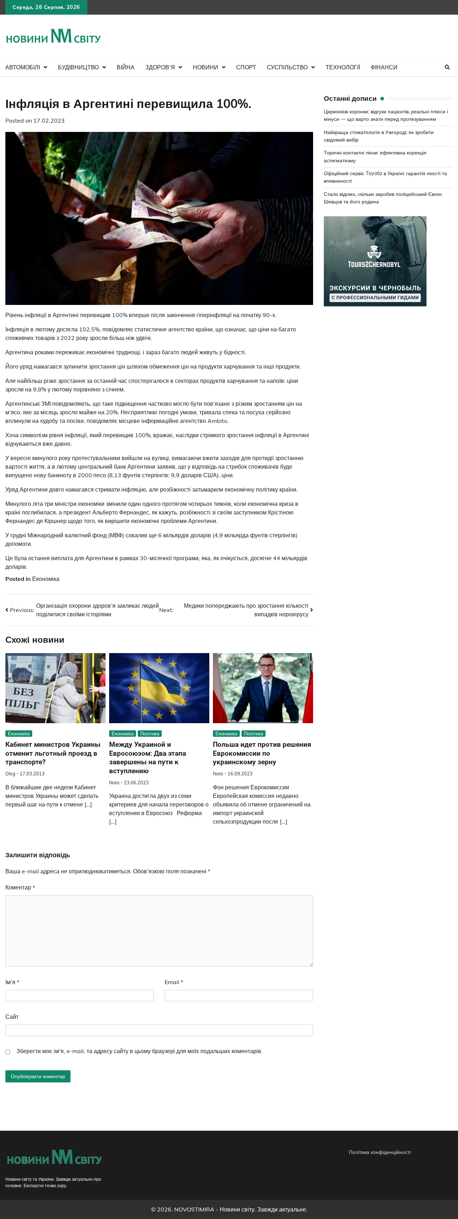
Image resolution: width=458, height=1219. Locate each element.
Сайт (12, 1016)
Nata (114, 782)
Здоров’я (160, 67)
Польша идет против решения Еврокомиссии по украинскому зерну (262, 753)
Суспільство (287, 67)
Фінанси (384, 67)
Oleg (10, 773)
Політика (149, 733)
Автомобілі (22, 67)
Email (174, 982)
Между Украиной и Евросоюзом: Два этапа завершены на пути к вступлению (147, 757)
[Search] (447, 67)
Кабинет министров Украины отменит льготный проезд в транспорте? (53, 753)
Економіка (45, 578)
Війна (126, 67)
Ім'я (12, 982)
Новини (205, 67)
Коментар (20, 887)
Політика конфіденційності (380, 1152)
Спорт (246, 67)
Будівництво (78, 67)
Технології (343, 67)
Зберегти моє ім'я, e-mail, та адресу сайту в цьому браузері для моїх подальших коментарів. (139, 1051)
